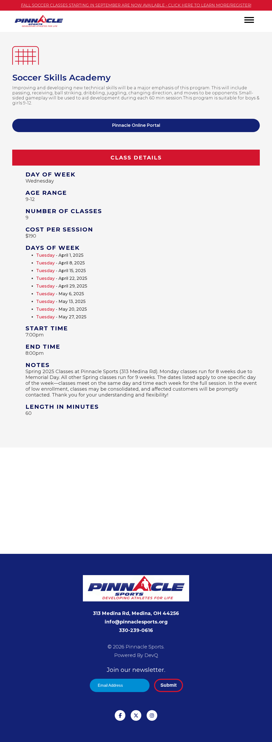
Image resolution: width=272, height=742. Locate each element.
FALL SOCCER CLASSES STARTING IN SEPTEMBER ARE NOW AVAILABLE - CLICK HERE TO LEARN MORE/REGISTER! (136, 5)
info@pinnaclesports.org (136, 622)
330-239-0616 (136, 630)
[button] (249, 20)
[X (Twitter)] (136, 715)
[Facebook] (120, 715)
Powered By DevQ (136, 655)
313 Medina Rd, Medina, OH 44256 (136, 613)
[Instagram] (152, 715)
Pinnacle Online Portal (136, 125)
